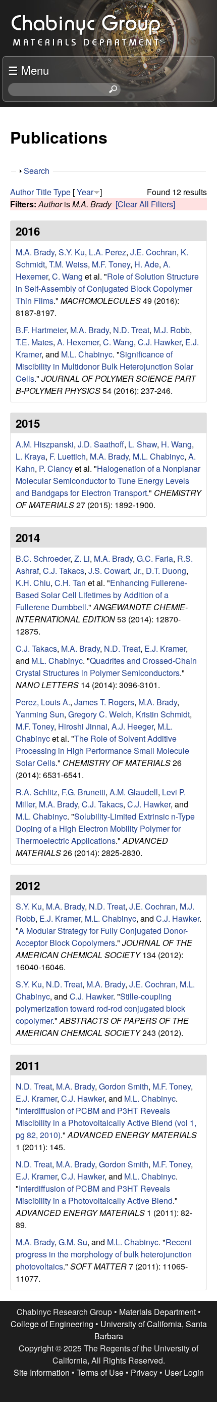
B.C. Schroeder (43, 558)
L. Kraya (30, 456)
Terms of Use (100, 1372)
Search (36, 170)
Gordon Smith (123, 1086)
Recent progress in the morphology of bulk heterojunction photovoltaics (104, 1254)
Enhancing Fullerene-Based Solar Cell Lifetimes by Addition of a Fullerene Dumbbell (101, 595)
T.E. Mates (34, 342)
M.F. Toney (111, 264)
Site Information (42, 1372)
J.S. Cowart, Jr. (115, 570)
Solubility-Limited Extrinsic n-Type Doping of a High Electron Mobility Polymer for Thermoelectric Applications (105, 828)
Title (43, 192)
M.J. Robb (171, 330)
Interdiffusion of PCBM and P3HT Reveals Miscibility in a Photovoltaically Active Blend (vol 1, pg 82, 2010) (106, 1123)
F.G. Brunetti (83, 792)
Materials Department (157, 1312)
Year (85, 192)
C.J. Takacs (63, 570)
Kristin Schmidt (163, 714)
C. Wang (67, 276)
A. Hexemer (78, 342)
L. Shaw (142, 444)
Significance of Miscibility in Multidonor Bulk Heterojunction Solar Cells (104, 366)
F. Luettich (67, 456)
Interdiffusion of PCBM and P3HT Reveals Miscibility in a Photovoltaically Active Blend (94, 1194)
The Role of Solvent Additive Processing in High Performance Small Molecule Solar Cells (102, 750)
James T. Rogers (104, 702)
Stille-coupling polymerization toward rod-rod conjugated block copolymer (100, 1008)
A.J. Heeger (132, 726)
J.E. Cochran (153, 252)
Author (22, 192)
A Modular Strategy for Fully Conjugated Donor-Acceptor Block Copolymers (102, 936)
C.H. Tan (70, 583)
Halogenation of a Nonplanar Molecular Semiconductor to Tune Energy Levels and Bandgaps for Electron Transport (108, 481)
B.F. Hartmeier (41, 330)
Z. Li (82, 558)
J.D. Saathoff (101, 444)
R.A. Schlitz (37, 792)
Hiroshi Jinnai (82, 726)
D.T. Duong (166, 570)
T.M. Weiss (68, 264)
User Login (184, 1372)
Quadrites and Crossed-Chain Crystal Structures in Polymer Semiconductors (106, 667)
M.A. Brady (35, 252)
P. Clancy (56, 468)
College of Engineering (52, 1324)
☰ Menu (28, 70)
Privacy (144, 1372)
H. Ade (146, 264)
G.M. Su (73, 1242)
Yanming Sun (40, 714)
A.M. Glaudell (134, 792)
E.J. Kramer (165, 648)
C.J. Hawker (159, 342)
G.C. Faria (155, 558)
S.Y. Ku (72, 252)
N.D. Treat (131, 330)
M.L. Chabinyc (87, 354)
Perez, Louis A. (43, 702)
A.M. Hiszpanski (45, 444)
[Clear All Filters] (145, 204)
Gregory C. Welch (100, 714)
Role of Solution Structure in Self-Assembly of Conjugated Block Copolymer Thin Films (107, 288)
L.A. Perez (107, 252)
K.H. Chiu (33, 583)
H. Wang (176, 444)
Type (62, 192)
